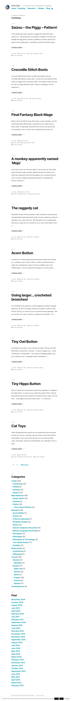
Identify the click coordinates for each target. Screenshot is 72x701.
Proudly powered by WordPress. (26, 695)
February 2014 (17, 660)
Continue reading (17, 47)
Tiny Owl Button (24, 341)
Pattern (41, 53)
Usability (16, 545)
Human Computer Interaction (25, 528)
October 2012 (17, 668)
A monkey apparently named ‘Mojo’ (34, 161)
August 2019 (16, 605)
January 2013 (17, 665)
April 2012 (15, 680)
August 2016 (16, 625)
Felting (16, 487)
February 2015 (17, 631)
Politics (16, 504)
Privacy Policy (40, 695)
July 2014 (15, 645)
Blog (48, 8)
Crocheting (35, 53)
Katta (14, 53)
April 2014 (15, 654)
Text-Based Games (21, 542)
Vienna (17, 580)
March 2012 (16, 683)
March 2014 (16, 657)
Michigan (18, 563)
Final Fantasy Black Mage (32, 115)
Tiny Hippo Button (26, 384)
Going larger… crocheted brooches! (31, 297)
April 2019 (15, 611)
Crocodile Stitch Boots (29, 69)
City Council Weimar (23, 507)
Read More (67, 698)
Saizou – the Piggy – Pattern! (34, 27)
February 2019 (17, 614)
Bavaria (17, 572)
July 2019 (15, 608)
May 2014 (15, 651)
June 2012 (15, 674)
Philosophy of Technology (24, 539)
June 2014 (15, 648)
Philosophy (17, 536)
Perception (17, 534)
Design (41, 8)
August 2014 (16, 642)
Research (31, 8)
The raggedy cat (24, 208)
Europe (16, 566)
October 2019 (17, 602)
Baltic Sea (18, 569)
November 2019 (18, 599)
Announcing (18, 551)
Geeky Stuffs (26, 142)
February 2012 (17, 685)
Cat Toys (18, 426)
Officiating (17, 554)
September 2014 (18, 640)
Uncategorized (17, 586)
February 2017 (17, 620)
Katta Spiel (15, 6)
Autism (16, 516)
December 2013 (18, 663)
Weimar (17, 583)
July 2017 (15, 617)
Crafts (30, 53)
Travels (14, 557)
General (16, 501)
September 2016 (18, 622)
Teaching (21, 8)
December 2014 (18, 634)
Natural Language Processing (25, 531)
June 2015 (15, 628)
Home (13, 8)
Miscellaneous (17, 495)
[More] (52, 8)
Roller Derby (16, 548)
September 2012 (18, 671)
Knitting (25, 457)
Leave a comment (17, 55)
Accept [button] (56, 698)
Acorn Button (22, 253)
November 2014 (18, 637)
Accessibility (18, 513)
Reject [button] (61, 698)
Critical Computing (21, 519)
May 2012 (15, 677)
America (16, 560)
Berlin (16, 575)
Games (16, 525)
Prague (17, 578)
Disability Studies (20, 522)
